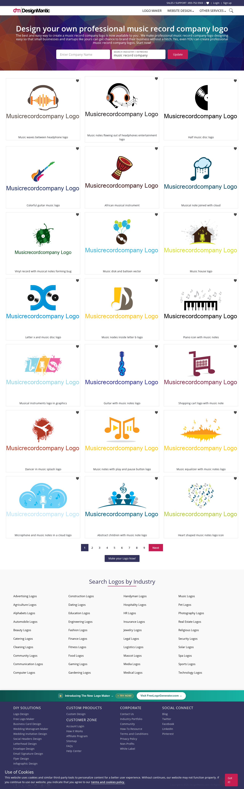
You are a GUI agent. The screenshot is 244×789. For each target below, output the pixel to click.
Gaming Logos (77, 664)
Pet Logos (184, 605)
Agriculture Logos (24, 605)
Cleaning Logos (23, 647)
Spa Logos (185, 655)
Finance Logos (77, 638)
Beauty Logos (22, 630)
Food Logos (76, 655)
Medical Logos (133, 672)
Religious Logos (188, 630)
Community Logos (25, 655)
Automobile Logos (25, 621)
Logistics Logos (133, 647)
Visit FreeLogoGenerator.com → (161, 695)
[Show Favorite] (207, 3)
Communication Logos (28, 664)
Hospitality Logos (135, 605)
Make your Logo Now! (122, 558)
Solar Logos (186, 647)
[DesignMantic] (31, 10)
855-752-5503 (195, 3)
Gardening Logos (79, 672)
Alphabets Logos (24, 613)
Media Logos (132, 664)
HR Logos (130, 613)
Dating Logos (77, 605)
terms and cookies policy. (108, 782)
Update (178, 54)
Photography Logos (191, 613)
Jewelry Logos (133, 630)
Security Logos (187, 638)
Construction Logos (81, 596)
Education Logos (79, 613)
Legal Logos (131, 638)
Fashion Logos (77, 630)
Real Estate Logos (189, 621)
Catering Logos (23, 638)
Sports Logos (186, 664)
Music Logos (186, 596)
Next (155, 548)
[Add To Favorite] (77, 79)
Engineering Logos (80, 621)
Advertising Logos (25, 596)
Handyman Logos (135, 596)
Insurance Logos (134, 621)
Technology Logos (190, 672)
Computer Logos (24, 672)
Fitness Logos (77, 647)
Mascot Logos (133, 655)
